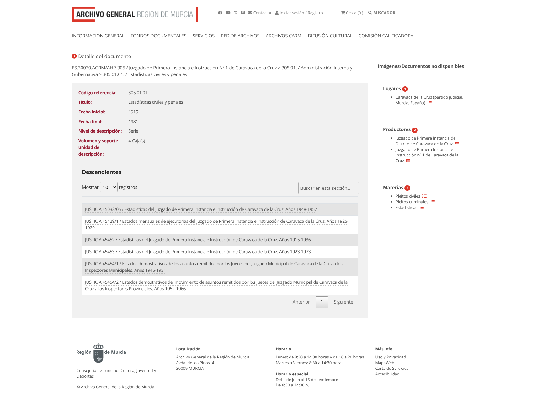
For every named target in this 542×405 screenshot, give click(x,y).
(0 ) (354, 12)
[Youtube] (228, 12)
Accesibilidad (387, 374)
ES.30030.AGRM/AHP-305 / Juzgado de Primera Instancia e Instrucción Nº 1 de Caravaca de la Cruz (174, 68)
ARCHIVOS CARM (283, 36)
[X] (236, 12)
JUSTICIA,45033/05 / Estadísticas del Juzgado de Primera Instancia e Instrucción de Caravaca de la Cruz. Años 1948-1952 (201, 209)
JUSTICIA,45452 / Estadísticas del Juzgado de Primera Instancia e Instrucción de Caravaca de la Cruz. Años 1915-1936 (198, 240)
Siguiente (343, 302)
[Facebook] (220, 12)
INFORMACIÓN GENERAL (98, 36)
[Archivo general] (135, 13)
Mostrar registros (109, 187)
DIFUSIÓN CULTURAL (330, 36)
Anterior (301, 302)
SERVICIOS (204, 36)
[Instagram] (243, 12)
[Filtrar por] (429, 103)
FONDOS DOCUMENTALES (158, 36)
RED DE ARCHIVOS (240, 36)
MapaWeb (384, 362)
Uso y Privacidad (390, 357)
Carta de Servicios (392, 368)
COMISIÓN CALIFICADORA (386, 36)
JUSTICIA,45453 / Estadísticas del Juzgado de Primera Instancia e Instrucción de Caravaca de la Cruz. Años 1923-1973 (198, 252)
